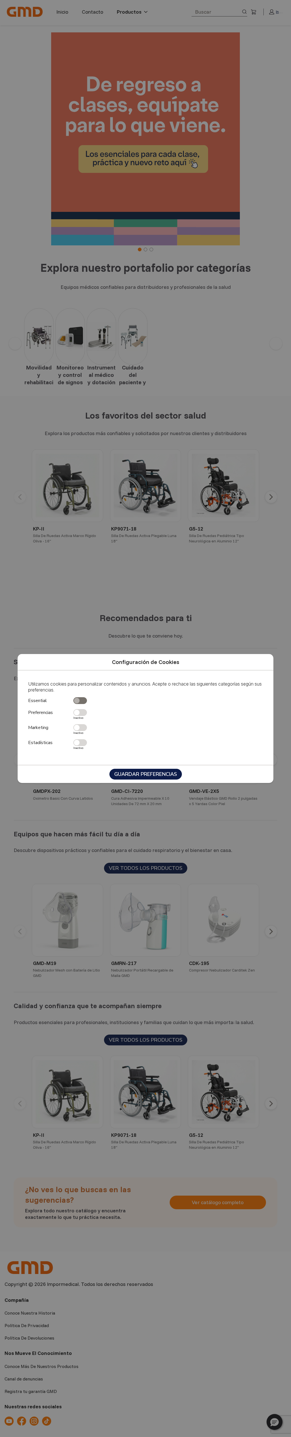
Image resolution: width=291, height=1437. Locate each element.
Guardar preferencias (145, 774)
